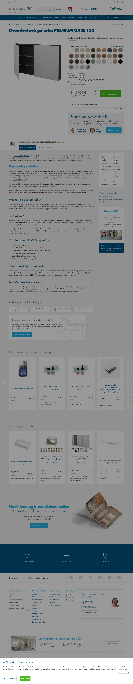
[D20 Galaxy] (120, 50)
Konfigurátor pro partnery (39, 611)
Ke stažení (35, 608)
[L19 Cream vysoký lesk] (98, 61)
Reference (52, 602)
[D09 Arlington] (98, 50)
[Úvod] (10, 24)
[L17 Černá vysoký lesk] (87, 61)
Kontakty (63, 2)
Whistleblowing (36, 619)
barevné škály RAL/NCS (35, 209)
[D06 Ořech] (93, 50)
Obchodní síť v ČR (37, 597)
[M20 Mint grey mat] (82, 67)
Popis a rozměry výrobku (27, 147)
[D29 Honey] (115, 56)
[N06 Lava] (71, 61)
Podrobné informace (121, 669)
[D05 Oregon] (87, 50)
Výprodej (93, 17)
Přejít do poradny (114, 130)
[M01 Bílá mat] (109, 61)
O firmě (14, 2)
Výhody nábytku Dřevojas (56, 597)
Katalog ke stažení (37, 614)
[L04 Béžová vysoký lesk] (82, 61)
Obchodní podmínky (15, 597)
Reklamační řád (13, 602)
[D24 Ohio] (87, 56)
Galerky (30, 24)
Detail (30, 398)
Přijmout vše (25, 678)
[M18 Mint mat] (71, 67)
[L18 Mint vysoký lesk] (93, 61)
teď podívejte (35, 516)
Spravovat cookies (124, 673)
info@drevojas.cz (73, 291)
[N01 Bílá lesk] (71, 50)
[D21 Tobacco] (71, 56)
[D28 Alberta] (109, 56)
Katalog (29, 2)
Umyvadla (71, 17)
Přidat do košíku (112, 94)
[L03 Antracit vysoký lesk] (77, 61)
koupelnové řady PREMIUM (22, 156)
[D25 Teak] (93, 56)
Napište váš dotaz (90, 613)
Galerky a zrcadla (60, 17)
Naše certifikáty (53, 600)
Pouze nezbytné (9, 678)
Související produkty (45, 147)
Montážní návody (37, 600)
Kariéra (57, 2)
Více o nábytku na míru (22, 334)
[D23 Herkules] (82, 56)
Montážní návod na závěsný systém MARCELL (113, 201)
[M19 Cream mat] (77, 67)
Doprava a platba (38, 2)
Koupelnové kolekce (116, 17)
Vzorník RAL (35, 616)
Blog (24, 2)
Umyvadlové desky (46, 17)
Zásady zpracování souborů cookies (20, 611)
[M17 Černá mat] (120, 61)
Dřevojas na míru (37, 602)
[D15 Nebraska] (104, 50)
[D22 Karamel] (77, 56)
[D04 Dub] (82, 50)
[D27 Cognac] (104, 56)
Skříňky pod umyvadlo (17, 17)
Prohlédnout (38, 525)
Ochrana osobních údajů (16, 608)
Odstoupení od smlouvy (16, 600)
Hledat (58, 9)
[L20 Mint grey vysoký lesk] (104, 61)
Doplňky (79, 17)
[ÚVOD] (10, 2)
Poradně (34, 289)
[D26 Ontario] (98, 56)
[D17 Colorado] (115, 50)
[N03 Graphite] (120, 56)
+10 (62, 451)
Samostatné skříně (32, 17)
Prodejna (34, 605)
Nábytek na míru (49, 2)
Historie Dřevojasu (54, 594)
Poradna (19, 2)
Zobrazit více (72, 40)
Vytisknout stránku (118, 24)
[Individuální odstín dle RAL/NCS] (87, 67)
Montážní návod (107, 196)
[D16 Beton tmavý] (109, 50)
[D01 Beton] (77, 50)
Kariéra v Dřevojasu (55, 605)
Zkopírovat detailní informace (77, 84)
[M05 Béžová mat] (115, 61)
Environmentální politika (39, 622)
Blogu (27, 289)
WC (86, 17)
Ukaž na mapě (112, 644)
